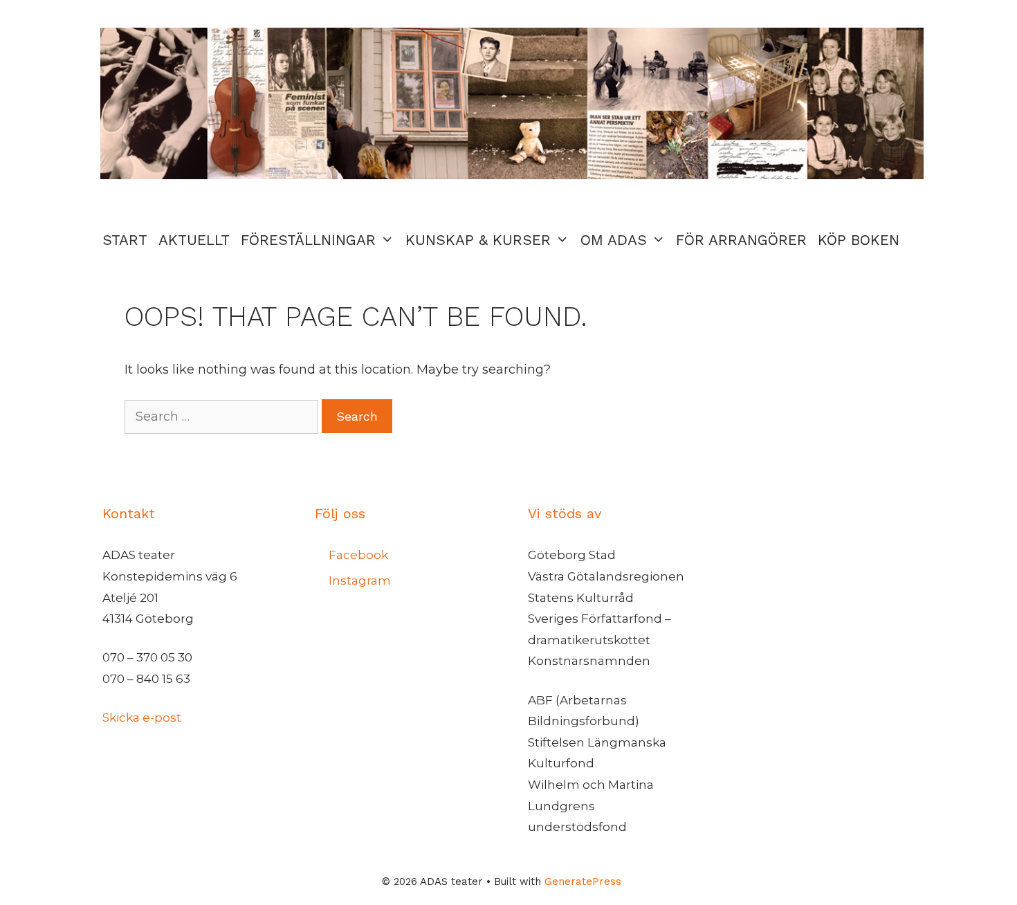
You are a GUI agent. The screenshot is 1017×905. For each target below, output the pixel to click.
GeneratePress (582, 881)
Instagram (360, 580)
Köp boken (858, 239)
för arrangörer (741, 239)
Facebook (358, 555)
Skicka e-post (141, 717)
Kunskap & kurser (478, 239)
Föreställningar (308, 239)
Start (124, 239)
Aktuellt (194, 239)
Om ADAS (613, 239)
